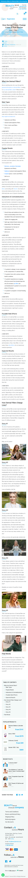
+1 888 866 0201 (9, 845)
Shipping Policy (9, 817)
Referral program (10, 819)
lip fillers (16, 283)
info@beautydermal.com (15, 841)
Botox (3, 189)
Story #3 (8, 707)
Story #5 (8, 712)
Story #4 (8, 709)
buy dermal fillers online (9, 89)
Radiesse (6, 171)
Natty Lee (18, 44)
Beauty (12, 6)
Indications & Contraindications (14, 692)
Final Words (7, 714)
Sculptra (6, 173)
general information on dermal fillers (11, 87)
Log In (3, 19)
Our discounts (9, 822)
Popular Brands (10, 690)
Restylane (18, 166)
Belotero (6, 166)
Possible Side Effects (11, 695)
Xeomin (16, 189)
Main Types (9, 687)
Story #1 (8, 702)
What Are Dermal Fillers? (10, 685)
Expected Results (10, 697)
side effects (11, 345)
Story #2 (8, 704)
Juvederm (12, 166)
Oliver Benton (11, 46)
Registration (11, 19)
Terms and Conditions (12, 811)
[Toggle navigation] (25, 20)
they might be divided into (8, 116)
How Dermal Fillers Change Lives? (13, 700)
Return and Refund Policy (12, 814)
